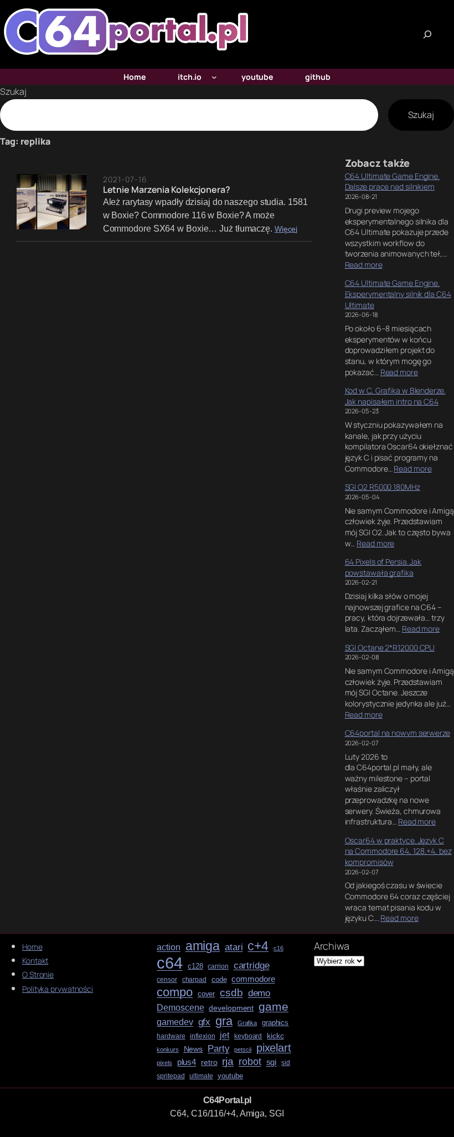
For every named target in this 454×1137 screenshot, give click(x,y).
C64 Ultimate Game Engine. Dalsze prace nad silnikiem (392, 181)
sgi (271, 1062)
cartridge (252, 966)
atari (234, 947)
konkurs (167, 1050)
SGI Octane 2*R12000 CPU (390, 647)
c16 (278, 948)
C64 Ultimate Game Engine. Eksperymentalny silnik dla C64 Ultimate (398, 294)
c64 (170, 963)
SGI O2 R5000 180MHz (382, 487)
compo (175, 992)
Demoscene (180, 1007)
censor (167, 980)
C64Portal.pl (227, 1100)
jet (224, 1035)
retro (209, 1062)
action (168, 947)
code (219, 980)
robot (250, 1061)
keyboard (248, 1036)
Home (32, 946)
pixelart (273, 1048)
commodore (253, 979)
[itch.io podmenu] (214, 77)
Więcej (286, 229)
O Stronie (38, 974)
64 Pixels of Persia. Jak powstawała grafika (383, 567)
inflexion (202, 1036)
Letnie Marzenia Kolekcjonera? (166, 189)
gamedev (175, 1022)
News (193, 1049)
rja (228, 1061)
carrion (218, 966)
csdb (231, 992)
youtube (230, 1076)
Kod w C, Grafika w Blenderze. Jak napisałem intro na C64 (395, 396)
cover (206, 994)
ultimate (201, 1076)
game (273, 1006)
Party (219, 1048)
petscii (242, 1050)
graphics (275, 1023)
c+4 (258, 946)
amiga (202, 946)
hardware (171, 1036)
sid (285, 1063)
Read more (364, 264)
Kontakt (35, 960)
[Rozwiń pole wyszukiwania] (427, 34)
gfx (204, 1022)
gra (224, 1021)
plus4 (187, 1062)
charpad (194, 980)
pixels (164, 1063)
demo (259, 993)
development (231, 1008)
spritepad (170, 1076)
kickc (275, 1036)
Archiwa (331, 945)
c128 (195, 966)
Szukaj (13, 91)
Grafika (247, 1023)
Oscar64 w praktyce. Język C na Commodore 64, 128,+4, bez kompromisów (398, 851)
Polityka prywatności (57, 989)
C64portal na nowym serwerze (397, 733)
